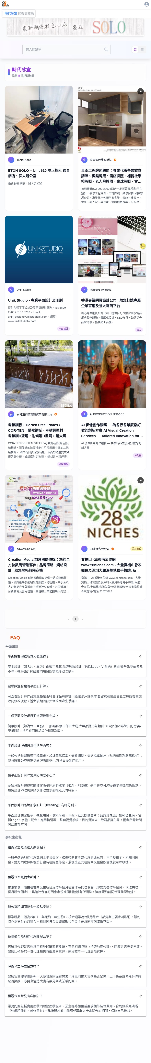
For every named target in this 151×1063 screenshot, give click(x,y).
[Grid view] (135, 49)
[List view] (142, 49)
